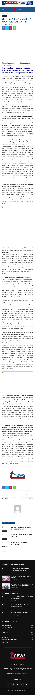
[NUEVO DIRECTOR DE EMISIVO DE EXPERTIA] (6, 537)
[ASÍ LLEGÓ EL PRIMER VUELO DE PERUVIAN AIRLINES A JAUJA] (6, 614)
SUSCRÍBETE (18, 690)
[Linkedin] (17, 684)
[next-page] (5, 551)
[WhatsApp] (14, 28)
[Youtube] (26, 684)
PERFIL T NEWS (11, 690)
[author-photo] (17, 512)
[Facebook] (3, 28)
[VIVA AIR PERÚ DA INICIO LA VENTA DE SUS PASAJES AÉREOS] (6, 599)
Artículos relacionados (8, 523)
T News (5, 24)
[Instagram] (13, 684)
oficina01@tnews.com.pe (21, 673)
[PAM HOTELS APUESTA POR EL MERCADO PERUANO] (6, 529)
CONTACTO (25, 690)
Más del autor (19, 523)
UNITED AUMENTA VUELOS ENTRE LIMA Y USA (26, 497)
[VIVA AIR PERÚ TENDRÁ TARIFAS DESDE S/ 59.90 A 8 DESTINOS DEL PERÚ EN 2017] (6, 607)
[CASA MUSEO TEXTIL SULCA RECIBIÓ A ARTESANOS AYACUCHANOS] (6, 570)
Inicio (3, 13)
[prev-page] (3, 551)
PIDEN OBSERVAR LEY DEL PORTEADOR (9, 497)
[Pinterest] (10, 28)
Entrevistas (8, 13)
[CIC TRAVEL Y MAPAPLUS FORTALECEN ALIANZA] (6, 578)
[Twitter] (7, 28)
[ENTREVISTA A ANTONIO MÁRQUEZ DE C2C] (6, 544)
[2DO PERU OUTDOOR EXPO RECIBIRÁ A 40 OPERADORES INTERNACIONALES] (6, 586)
